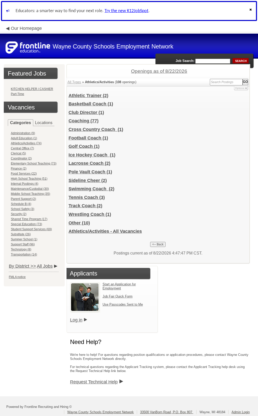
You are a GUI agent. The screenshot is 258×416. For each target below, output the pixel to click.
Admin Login (241, 412)
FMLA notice (17, 277)
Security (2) (18, 214)
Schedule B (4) (21, 204)
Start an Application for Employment (119, 286)
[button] (251, 11)
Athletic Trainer (88, 95)
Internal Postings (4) (24, 184)
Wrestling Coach (90, 214)
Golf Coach (84, 146)
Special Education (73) (26, 224)
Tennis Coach (87, 197)
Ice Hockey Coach (92, 154)
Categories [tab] (20, 123)
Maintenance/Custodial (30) (30, 189)
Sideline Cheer (88, 180)
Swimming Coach (91, 188)
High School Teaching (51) (29, 178)
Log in (76, 320)
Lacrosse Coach (89, 163)
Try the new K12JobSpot (126, 11)
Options (239, 88)
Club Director (86, 112)
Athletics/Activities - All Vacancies (105, 231)
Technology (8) (21, 249)
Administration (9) (23, 133)
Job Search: (185, 61)
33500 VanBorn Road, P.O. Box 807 (166, 412)
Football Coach (88, 138)
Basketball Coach (91, 103)
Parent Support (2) (23, 199)
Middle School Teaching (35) (30, 194)
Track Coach (85, 205)
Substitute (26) (21, 234)
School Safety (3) (22, 209)
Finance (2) (18, 168)
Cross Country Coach (96, 129)
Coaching (84, 120)
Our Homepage (26, 28)
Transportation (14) (24, 254)
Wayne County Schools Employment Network (100, 412)
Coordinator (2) (21, 158)
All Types (74, 82)
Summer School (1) (24, 239)
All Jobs (45, 266)
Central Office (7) (22, 148)
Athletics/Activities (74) (26, 143)
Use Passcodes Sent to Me (123, 304)
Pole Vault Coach (90, 171)
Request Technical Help (94, 382)
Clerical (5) (18, 153)
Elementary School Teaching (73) (33, 163)
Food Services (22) (24, 173)
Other (79, 222)
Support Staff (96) (23, 244)
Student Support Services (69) (31, 229)
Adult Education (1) (24, 138)
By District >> (22, 266)
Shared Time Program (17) (29, 219)
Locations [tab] (43, 123)
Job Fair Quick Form (118, 296)
